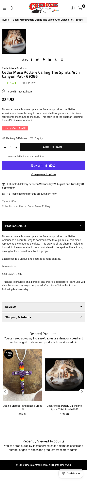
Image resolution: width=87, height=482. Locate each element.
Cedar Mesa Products (14, 68)
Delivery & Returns (16, 138)
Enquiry (38, 138)
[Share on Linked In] (50, 59)
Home (5, 19)
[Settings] (72, 8)
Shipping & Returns (18, 317)
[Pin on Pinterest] (44, 59)
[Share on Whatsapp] (56, 59)
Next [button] (82, 392)
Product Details (15, 226)
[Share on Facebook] (32, 59)
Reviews (10, 307)
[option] (14, 41)
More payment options (43, 174)
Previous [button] (5, 392)
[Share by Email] (62, 59)
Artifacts (21, 206)
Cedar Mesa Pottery (39, 206)
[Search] (11, 8)
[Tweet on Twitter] (37, 59)
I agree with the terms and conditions (25, 156)
